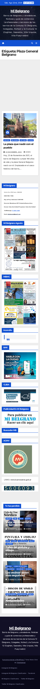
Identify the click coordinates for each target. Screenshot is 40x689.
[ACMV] (18, 459)
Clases (14, 541)
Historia (23, 140)
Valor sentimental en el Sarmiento (19, 524)
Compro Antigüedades (15, 599)
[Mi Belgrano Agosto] (20, 249)
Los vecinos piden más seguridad (17, 574)
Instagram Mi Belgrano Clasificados (14, 673)
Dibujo (31, 541)
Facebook (31, 673)
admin (28, 152)
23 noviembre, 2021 (14, 152)
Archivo (7, 140)
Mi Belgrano (20, 11)
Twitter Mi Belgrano (27, 679)
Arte (7, 541)
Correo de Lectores (20, 566)
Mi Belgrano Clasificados (10, 679)
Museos (27, 518)
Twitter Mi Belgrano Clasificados (13, 684)
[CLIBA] (20, 396)
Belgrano (15, 140)
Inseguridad (10, 569)
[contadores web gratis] (19, 488)
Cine (15, 518)
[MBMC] (20, 303)
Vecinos (28, 569)
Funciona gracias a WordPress (13, 660)
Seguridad (20, 569)
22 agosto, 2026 (15, 529)
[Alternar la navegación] (36, 43)
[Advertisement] (20, 81)
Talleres (9, 544)
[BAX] (20, 365)
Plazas (30, 140)
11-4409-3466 (16, 210)
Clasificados (22, 541)
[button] (32, 43)
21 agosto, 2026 (15, 579)
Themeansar (21, 662)
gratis (21, 518)
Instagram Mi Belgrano (9, 668)
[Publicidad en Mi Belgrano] (20, 419)
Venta (31, 594)
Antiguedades (11, 594)
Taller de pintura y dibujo (17, 549)
